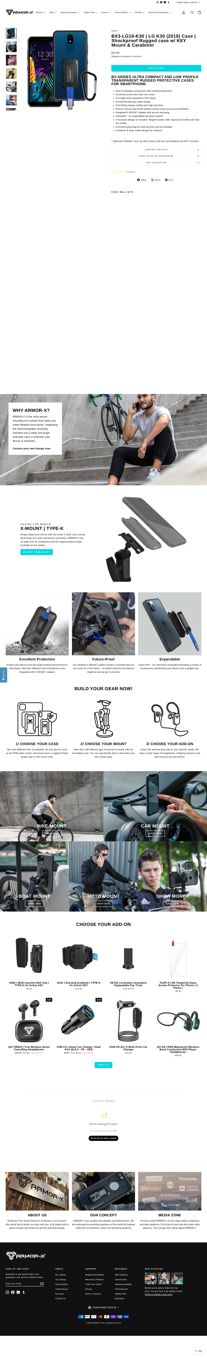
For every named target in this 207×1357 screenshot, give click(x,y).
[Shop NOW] (34, 876)
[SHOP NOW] (52, 806)
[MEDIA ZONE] (169, 1191)
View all (103, 1065)
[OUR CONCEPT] (103, 1191)
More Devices (122, 12)
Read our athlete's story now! (158, 1294)
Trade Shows (61, 1289)
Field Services (121, 1289)
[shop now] (155, 806)
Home (114, 31)
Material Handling (123, 1284)
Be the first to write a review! (103, 1138)
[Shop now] (103, 876)
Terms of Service (93, 1294)
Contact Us (60, 1298)
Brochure (59, 1294)
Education (119, 1298)
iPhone (39, 12)
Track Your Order (93, 1284)
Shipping (115, 56)
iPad (52, 12)
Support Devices (156, 150)
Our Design (60, 1279)
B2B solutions (121, 1275)
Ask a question (156, 162)
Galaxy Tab (89, 12)
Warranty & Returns (94, 1279)
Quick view (29, 977)
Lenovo (105, 12)
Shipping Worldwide (94, 1275)
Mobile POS (120, 1294)
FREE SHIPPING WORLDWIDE (156, 156)
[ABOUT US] (37, 1191)
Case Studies (61, 1284)
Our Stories (60, 1275)
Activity (138, 12)
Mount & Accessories (159, 12)
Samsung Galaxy (69, 12)
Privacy (88, 1289)
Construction (121, 1279)
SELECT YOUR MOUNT (36, 552)
